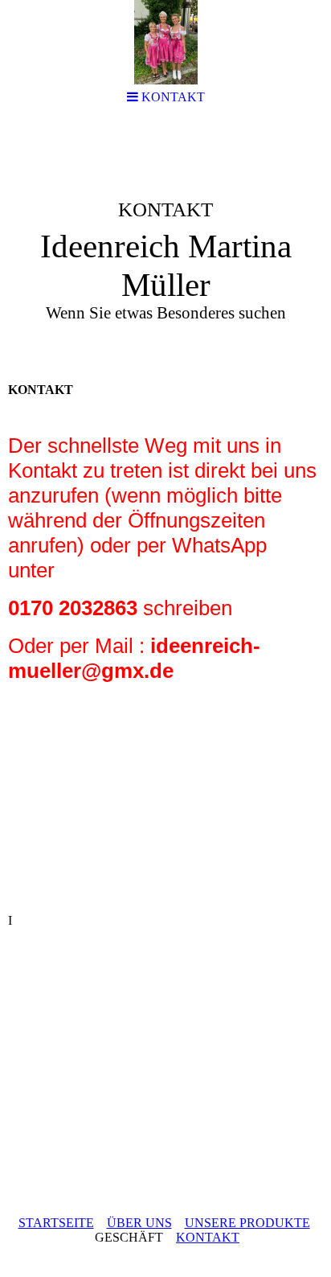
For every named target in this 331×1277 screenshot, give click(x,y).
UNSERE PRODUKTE (247, 1223)
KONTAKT (207, 1237)
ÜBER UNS (139, 1223)
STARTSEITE (56, 1223)
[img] (165, 246)
